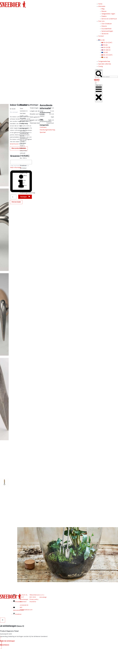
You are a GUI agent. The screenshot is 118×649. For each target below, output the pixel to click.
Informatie (101, 6)
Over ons (101, 21)
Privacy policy (34, 599)
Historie (104, 26)
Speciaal (43, 132)
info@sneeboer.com (26, 609)
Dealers (104, 16)
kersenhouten (14, 144)
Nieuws (103, 11)
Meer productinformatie (19, 148)
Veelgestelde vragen (108, 14)
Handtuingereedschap (47, 130)
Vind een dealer (16, 202)
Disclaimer (33, 601)
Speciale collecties (104, 64)
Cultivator (43, 127)
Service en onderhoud (109, 19)
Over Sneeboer (106, 24)
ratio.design (43, 597)
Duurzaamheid (106, 29)
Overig (100, 66)
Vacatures (104, 34)
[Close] (2, 620)
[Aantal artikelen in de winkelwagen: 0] (95, 83)
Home (100, 4)
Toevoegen (23, 197)
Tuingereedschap (104, 61)
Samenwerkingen (107, 31)
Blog (102, 9)
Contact (101, 36)
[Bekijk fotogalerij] (4, 523)
